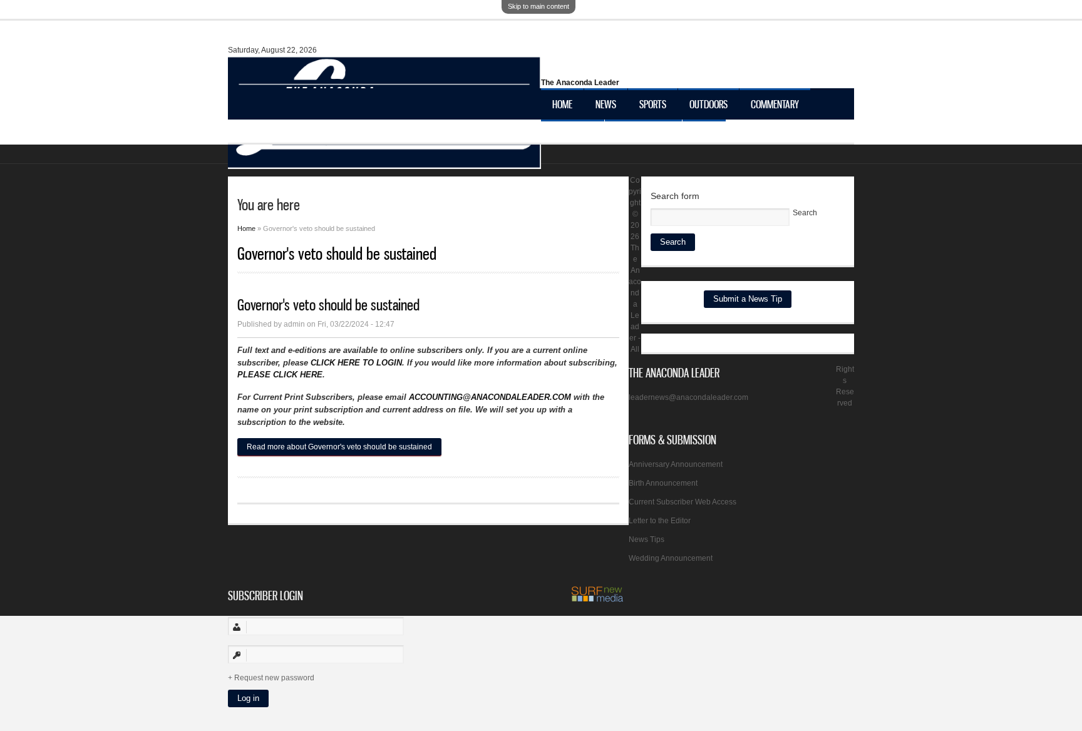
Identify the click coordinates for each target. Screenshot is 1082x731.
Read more (339, 446)
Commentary (775, 104)
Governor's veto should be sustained (328, 304)
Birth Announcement (663, 483)
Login (704, 135)
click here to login (356, 362)
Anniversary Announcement (676, 464)
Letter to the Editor (660, 520)
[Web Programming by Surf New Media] (597, 599)
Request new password (274, 677)
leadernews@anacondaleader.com (688, 397)
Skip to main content (538, 6)
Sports (652, 104)
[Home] (384, 162)
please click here (279, 374)
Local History (643, 135)
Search (805, 212)
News (605, 104)
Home (562, 104)
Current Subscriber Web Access (682, 502)
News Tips (646, 539)
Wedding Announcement (671, 558)
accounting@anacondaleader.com (490, 397)
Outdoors (708, 104)
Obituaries (572, 135)
